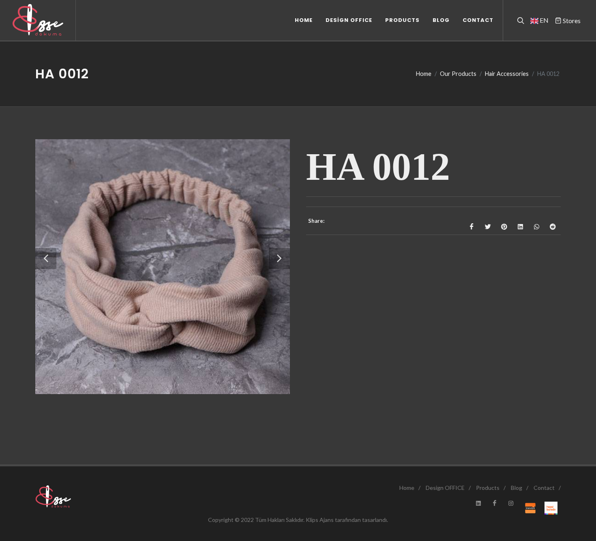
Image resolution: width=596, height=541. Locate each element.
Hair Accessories (507, 73)
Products (488, 487)
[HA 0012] (162, 266)
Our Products (458, 73)
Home (423, 73)
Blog (516, 487)
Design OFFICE (445, 487)
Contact (544, 487)
